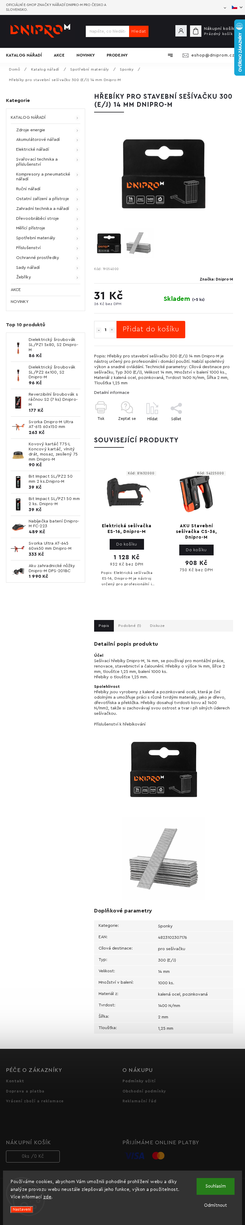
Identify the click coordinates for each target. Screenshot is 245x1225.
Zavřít (214, 429)
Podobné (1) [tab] (129, 625)
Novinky (19, 302)
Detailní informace (111, 393)
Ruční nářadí (28, 189)
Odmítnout (215, 1205)
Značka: (216, 279)
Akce (16, 290)
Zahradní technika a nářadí (42, 209)
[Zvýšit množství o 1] (112, 330)
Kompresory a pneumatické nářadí (43, 177)
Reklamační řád (139, 1101)
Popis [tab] (104, 625)
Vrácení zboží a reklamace (35, 1101)
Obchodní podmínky (144, 1091)
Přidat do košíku (150, 329)
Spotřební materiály (35, 238)
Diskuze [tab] (157, 625)
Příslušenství (28, 248)
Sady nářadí (28, 268)
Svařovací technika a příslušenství (37, 162)
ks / (33, 1156)
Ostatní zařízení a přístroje (42, 199)
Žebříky (23, 277)
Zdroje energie (30, 130)
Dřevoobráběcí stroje (37, 219)
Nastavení (22, 1209)
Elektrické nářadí (32, 149)
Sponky (165, 926)
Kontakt (15, 1081)
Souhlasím (216, 1186)
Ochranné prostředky (37, 258)
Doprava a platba (25, 1091)
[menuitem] (27, 55)
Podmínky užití (139, 1081)
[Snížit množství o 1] (98, 330)
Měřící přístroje (30, 228)
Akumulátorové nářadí (38, 140)
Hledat (138, 31)
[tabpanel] (126, 530)
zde (47, 1197)
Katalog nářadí (28, 117)
